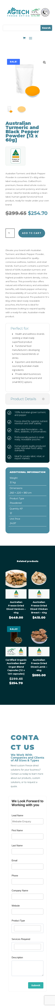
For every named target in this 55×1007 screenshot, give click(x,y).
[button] (44, 62)
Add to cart (31, 233)
